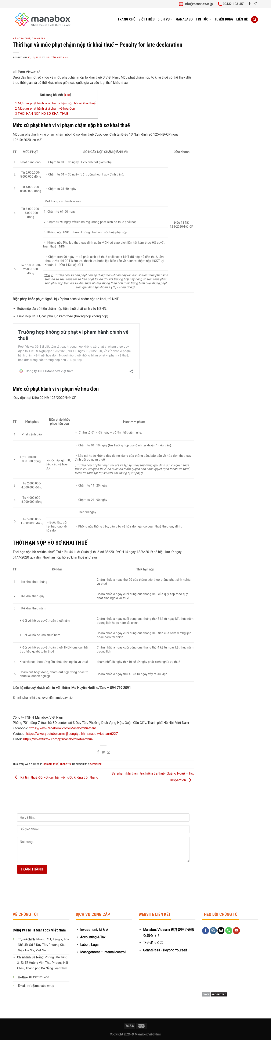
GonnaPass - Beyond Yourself (165, 950)
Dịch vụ (164, 19)
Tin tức (202, 19)
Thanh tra (38, 38)
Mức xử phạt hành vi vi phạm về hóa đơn (45, 108)
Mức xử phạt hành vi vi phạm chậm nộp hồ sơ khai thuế (55, 103)
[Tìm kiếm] (254, 19)
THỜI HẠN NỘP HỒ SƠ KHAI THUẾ (42, 114)
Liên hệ (242, 19)
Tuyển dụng (223, 19)
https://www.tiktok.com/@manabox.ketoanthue (58, 739)
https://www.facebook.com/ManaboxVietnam (62, 728)
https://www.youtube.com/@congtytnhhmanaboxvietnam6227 (72, 734)
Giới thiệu (146, 19)
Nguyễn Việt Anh (57, 57)
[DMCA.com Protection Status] (214, 994)
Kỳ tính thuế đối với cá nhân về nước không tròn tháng (58, 777)
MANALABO (184, 19)
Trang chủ (127, 19)
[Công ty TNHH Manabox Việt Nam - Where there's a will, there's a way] (43, 19)
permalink (95, 763)
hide (67, 95)
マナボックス (153, 943)
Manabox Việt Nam (148, 1034)
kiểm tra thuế (21, 38)
